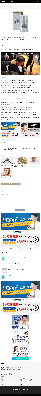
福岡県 (6, 367)
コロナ (2, 380)
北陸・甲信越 (3, 369)
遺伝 (11, 379)
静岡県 (9, 373)
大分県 (16, 367)
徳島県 (11, 374)
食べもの (21, 379)
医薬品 (2, 379)
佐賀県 (8, 367)
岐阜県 (6, 373)
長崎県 (11, 367)
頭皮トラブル (12, 378)
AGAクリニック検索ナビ (20, 389)
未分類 (21, 384)
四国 (1, 374)
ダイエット (31, 380)
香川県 (4, 374)
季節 (21, 380)
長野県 (9, 369)
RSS (20, 391)
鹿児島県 (21, 367)
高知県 (9, 374)
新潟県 (6, 369)
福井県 (19, 369)
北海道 (2, 368)
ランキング (31, 378)
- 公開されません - (5, 194)
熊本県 (13, 367)
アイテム (12, 384)
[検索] (37, 1)
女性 (11, 380)
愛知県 (11, 373)
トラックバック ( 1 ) (30, 183)
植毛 (1, 378)
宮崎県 (18, 367)
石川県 (16, 369)
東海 (1, 373)
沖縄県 (24, 367)
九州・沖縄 (2, 367)
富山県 (14, 369)
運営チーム (5, 142)
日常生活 (2, 384)
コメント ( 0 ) (10, 183)
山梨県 (11, 369)
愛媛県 (6, 374)
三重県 (4, 373)
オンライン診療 (22, 378)
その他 (31, 379)
